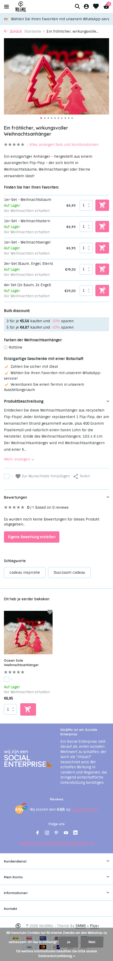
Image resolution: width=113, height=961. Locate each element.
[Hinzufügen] (28, 709)
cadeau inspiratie (24, 572)
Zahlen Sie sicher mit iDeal (34, 366)
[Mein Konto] (86, 7)
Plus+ (94, 926)
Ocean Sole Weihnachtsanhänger (21, 662)
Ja (68, 942)
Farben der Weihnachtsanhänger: (33, 340)
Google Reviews (84, 809)
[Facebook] (37, 833)
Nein (92, 942)
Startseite (32, 31)
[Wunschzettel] (96, 6)
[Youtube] (66, 833)
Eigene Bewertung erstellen (31, 537)
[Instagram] (47, 833)
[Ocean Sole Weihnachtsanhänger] (28, 633)
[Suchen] (77, 6)
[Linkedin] (75, 833)
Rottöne (15, 347)
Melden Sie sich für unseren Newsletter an (56, 843)
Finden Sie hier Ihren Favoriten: (31, 187)
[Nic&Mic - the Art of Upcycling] (30, 6)
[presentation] (5, 77)
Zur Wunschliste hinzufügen (45, 476)
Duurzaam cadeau (69, 572)
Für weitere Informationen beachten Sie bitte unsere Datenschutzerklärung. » (56, 953)
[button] (41, 118)
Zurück (15, 31)
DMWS (80, 926)
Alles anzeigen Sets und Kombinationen (64, 144)
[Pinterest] (56, 833)
